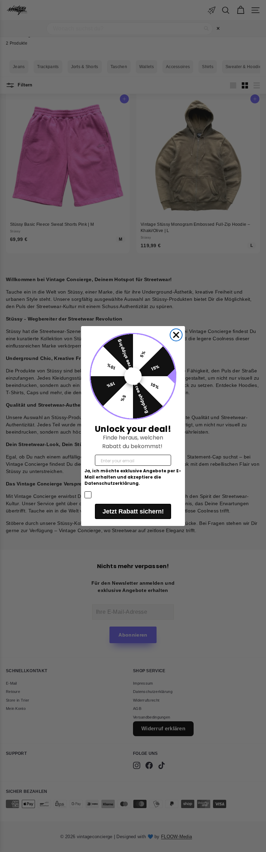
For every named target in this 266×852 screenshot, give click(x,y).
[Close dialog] (176, 335)
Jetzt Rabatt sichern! (133, 511)
